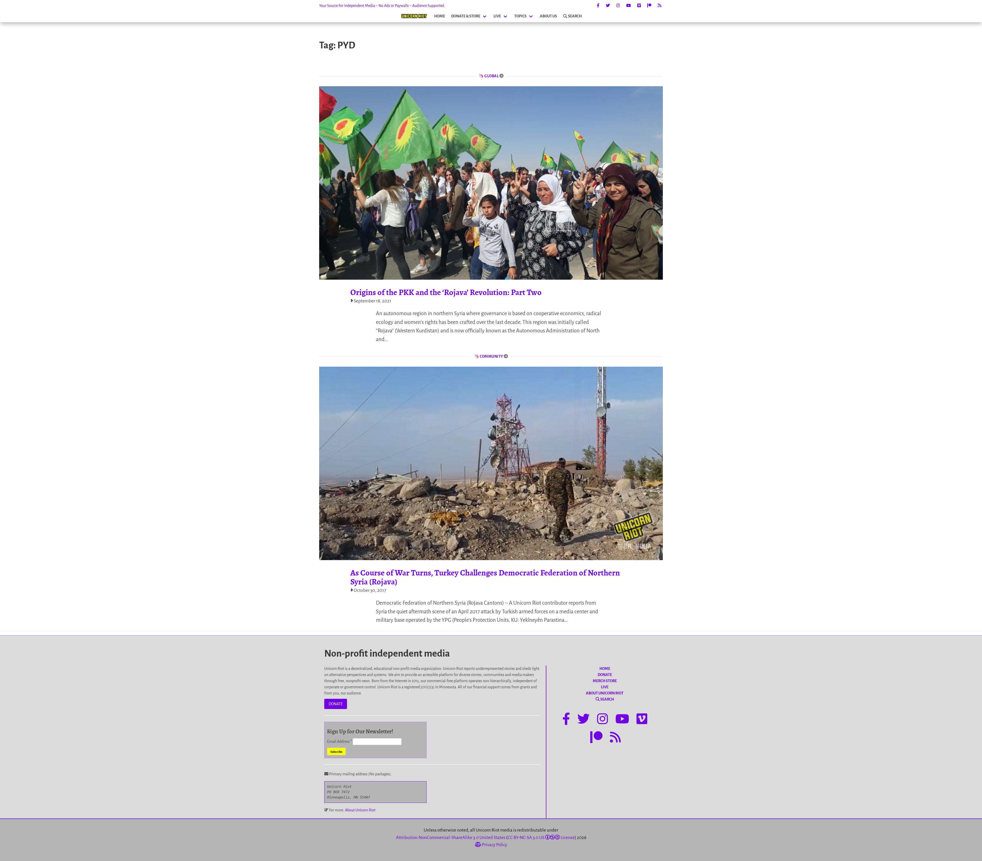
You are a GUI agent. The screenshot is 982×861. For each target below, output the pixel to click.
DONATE (336, 704)
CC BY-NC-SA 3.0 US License (541, 837)
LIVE (497, 16)
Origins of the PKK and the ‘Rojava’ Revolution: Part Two (446, 292)
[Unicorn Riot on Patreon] (649, 6)
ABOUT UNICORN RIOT (604, 693)
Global (491, 76)
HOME (439, 16)
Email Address (339, 741)
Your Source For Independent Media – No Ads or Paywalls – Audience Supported (381, 6)
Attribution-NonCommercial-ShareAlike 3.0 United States (450, 837)
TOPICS (520, 16)
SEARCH (575, 16)
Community (491, 356)
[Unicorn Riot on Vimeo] (639, 6)
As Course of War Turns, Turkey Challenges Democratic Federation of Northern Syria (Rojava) (485, 577)
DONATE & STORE (465, 16)
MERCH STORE (605, 681)
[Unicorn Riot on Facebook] (598, 6)
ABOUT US (548, 16)
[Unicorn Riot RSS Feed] (659, 6)
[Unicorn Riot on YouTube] (628, 6)
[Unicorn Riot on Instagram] (618, 6)
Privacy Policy (494, 844)
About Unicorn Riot (360, 810)
